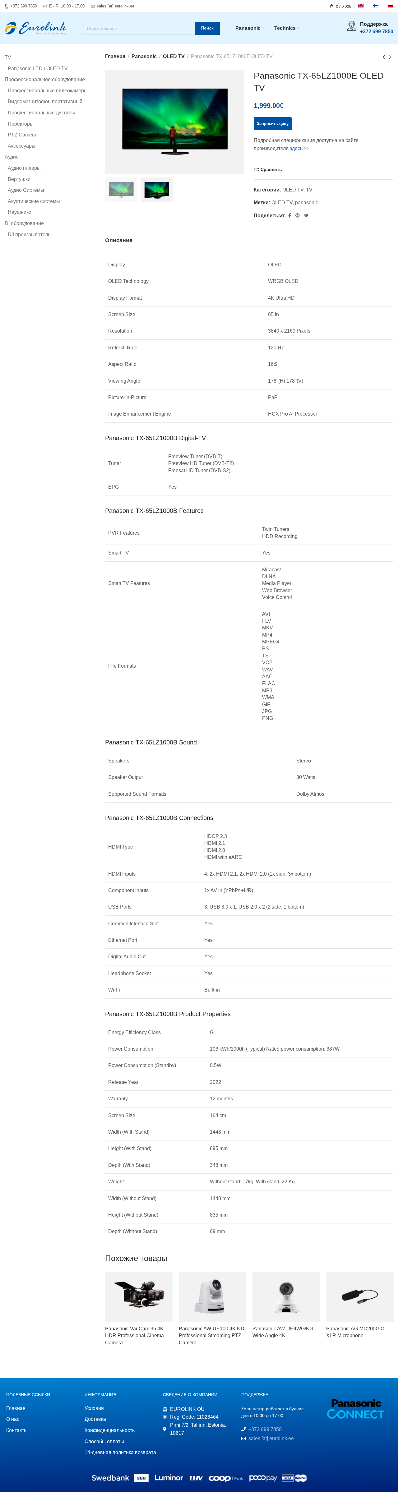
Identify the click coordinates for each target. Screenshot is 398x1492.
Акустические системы (34, 201)
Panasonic (144, 56)
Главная (115, 56)
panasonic (306, 202)
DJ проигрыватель (29, 234)
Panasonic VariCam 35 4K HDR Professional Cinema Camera (134, 1335)
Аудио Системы (26, 190)
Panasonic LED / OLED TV (38, 68)
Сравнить (271, 169)
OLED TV (174, 56)
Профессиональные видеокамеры (48, 90)
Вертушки (19, 179)
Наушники (19, 212)
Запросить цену (273, 123)
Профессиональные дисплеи (41, 112)
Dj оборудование (24, 223)
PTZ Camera (22, 134)
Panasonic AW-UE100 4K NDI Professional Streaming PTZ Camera (212, 1335)
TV (309, 189)
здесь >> (299, 148)
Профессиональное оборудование (45, 79)
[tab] (118, 241)
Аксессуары (21, 146)
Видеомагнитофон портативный (45, 101)
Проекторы (21, 124)
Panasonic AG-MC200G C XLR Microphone (355, 1332)
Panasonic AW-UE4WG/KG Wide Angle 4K (282, 1332)
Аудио (12, 156)
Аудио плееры (24, 168)
